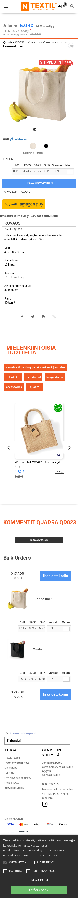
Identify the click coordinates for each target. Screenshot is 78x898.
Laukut (13, 377)
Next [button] (71, 94)
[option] (39, 91)
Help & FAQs (11, 782)
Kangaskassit (55, 377)
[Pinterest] (43, 316)
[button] (59, 6)
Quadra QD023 (13, 229)
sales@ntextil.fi (51, 774)
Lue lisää (53, 855)
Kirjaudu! (14, 740)
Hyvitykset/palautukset (17, 777)
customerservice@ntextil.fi (57, 766)
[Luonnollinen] (33, 146)
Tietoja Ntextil (12, 757)
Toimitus (9, 772)
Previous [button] (9, 94)
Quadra (8, 42)
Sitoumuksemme (14, 787)
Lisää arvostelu (39, 540)
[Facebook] (22, 316)
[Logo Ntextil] (39, 6)
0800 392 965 (50, 784)
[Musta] (46, 146)
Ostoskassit (33, 377)
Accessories (14, 387)
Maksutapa (10, 767)
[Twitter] (32, 316)
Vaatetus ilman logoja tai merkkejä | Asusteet (36, 367)
